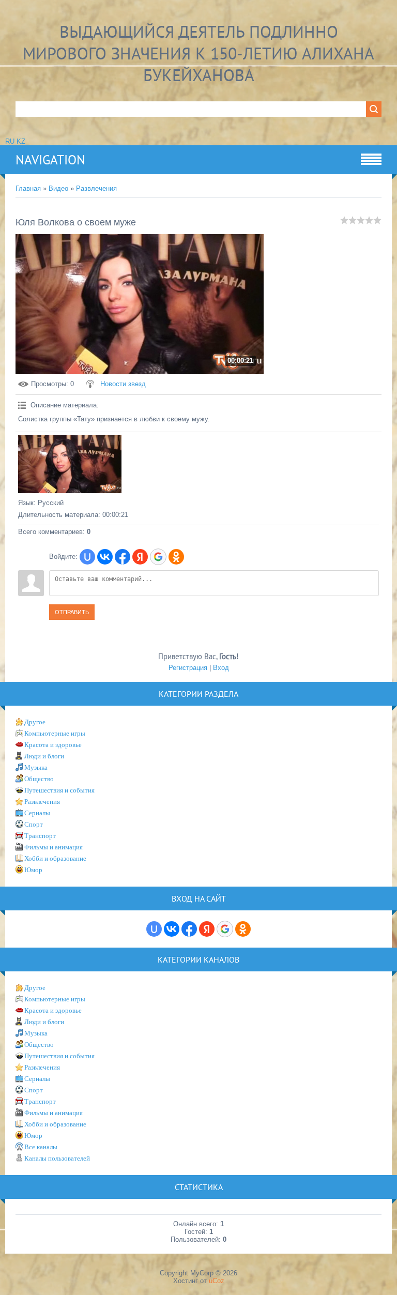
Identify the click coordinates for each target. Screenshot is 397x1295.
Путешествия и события (59, 790)
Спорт (33, 824)
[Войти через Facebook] (122, 557)
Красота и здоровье (53, 745)
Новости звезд (123, 384)
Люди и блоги (44, 756)
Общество (39, 779)
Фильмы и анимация (53, 847)
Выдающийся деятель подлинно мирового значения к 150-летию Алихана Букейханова (198, 53)
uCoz (216, 1281)
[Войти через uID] (87, 557)
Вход (221, 668)
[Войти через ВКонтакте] (105, 557)
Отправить (72, 612)
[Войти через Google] (158, 557)
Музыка (36, 767)
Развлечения (96, 188)
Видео (58, 188)
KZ (21, 141)
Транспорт (40, 836)
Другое (34, 722)
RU (9, 141)
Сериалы (37, 813)
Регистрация (188, 668)
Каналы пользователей (57, 1158)
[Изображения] (69, 464)
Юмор (33, 870)
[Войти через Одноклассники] (176, 557)
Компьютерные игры (54, 733)
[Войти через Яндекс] (140, 557)
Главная (28, 188)
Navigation (50, 159)
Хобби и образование (55, 858)
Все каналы (40, 1147)
